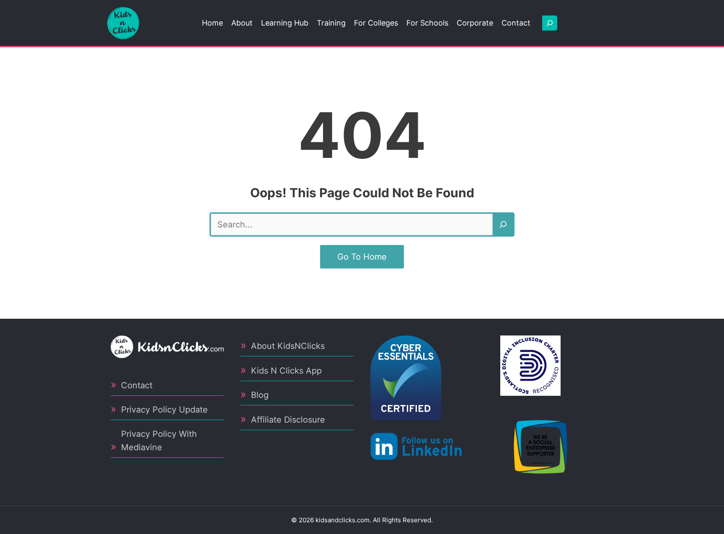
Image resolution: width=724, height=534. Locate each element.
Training (331, 22)
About (242, 22)
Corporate (475, 22)
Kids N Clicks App (286, 371)
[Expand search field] (549, 23)
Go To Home (362, 257)
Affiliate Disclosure (288, 420)
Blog (260, 395)
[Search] (503, 224)
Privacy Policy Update (164, 410)
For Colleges (376, 22)
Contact (516, 22)
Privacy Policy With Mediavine (159, 440)
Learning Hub (284, 22)
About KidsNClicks (288, 346)
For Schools (427, 22)
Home (212, 22)
